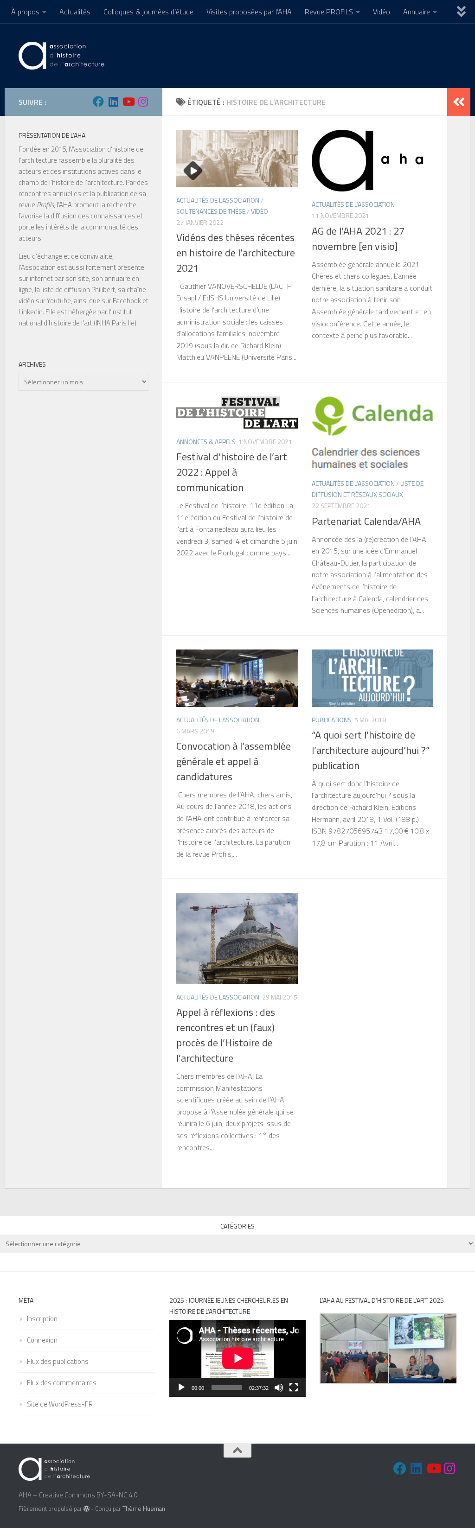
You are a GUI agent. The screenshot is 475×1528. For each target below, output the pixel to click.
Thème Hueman (143, 1508)
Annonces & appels (206, 441)
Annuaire (416, 11)
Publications (332, 720)
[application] (237, 1358)
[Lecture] (181, 1387)
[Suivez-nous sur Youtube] (128, 101)
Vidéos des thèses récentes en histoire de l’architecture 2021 (235, 252)
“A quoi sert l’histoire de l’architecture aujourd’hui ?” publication (371, 750)
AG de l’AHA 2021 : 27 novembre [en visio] (358, 238)
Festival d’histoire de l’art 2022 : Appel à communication (231, 472)
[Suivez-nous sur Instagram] (142, 101)
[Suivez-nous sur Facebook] (98, 101)
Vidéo (381, 11)
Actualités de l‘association (217, 200)
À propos (25, 11)
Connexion (42, 1340)
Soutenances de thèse (210, 211)
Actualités (74, 11)
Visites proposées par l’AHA (249, 11)
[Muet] (278, 1387)
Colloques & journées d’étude (148, 11)
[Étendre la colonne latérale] (458, 102)
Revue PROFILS (329, 11)
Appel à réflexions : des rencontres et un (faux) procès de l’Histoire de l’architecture (225, 1035)
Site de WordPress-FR (60, 1404)
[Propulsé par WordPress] (86, 1509)
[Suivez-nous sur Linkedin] (113, 101)
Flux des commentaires (61, 1382)
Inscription (42, 1318)
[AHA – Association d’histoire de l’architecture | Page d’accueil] (63, 56)
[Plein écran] (293, 1387)
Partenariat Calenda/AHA (366, 521)
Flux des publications (58, 1361)
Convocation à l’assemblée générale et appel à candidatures (233, 761)
